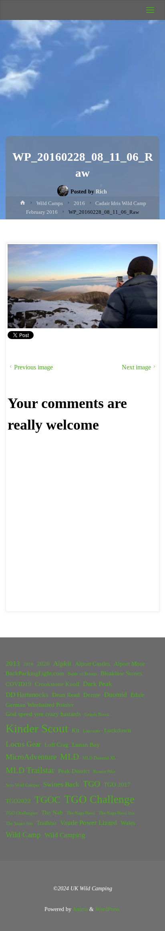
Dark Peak (97, 684)
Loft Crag (56, 745)
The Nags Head (80, 813)
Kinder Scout (37, 728)
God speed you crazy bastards (43, 714)
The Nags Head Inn (117, 813)
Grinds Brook (97, 714)
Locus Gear (23, 744)
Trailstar (46, 823)
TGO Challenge (99, 799)
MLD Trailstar (30, 770)
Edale (138, 695)
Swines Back (61, 784)
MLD (69, 756)
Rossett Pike (104, 771)
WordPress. (108, 909)
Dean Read (66, 695)
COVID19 (18, 684)
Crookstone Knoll (57, 684)
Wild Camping (64, 835)
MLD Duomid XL (99, 758)
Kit (75, 730)
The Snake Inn (19, 823)
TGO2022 (18, 801)
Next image (136, 367)
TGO (91, 784)
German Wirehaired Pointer (40, 705)
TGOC (47, 800)
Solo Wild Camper (23, 785)
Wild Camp (23, 834)
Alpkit (62, 663)
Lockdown (117, 730)
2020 (43, 664)
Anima (79, 909)
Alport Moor (129, 664)
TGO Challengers (22, 813)
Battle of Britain (82, 674)
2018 (28, 664)
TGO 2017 (117, 784)
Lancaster (92, 731)
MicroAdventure (31, 757)
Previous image (33, 367)
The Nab (52, 812)
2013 (13, 663)
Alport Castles (92, 664)
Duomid (115, 694)
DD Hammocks (27, 694)
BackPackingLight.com (35, 673)
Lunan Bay (86, 745)
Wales (128, 823)
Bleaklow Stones (121, 673)
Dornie (92, 695)
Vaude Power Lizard (88, 822)
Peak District (74, 771)
